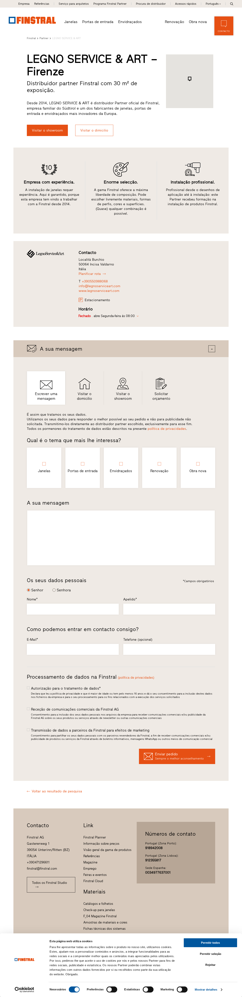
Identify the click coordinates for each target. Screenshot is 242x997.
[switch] (111, 989)
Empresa (23, 3)
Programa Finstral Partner (109, 3)
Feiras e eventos (95, 875)
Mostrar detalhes (206, 989)
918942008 (154, 848)
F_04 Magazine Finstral (100, 916)
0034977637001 (158, 872)
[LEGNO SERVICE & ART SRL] (49, 254)
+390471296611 (38, 862)
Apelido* (130, 599)
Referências (41, 3)
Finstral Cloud (93, 881)
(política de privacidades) (136, 677)
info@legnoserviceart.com (99, 286)
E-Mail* (32, 639)
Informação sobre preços (101, 843)
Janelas (71, 21)
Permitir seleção (210, 953)
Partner (44, 38)
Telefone (137, 639)
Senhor (37, 590)
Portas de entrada (97, 21)
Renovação (174, 21)
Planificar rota (90, 274)
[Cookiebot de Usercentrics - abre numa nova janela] (24, 989)
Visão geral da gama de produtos (107, 850)
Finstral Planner (94, 837)
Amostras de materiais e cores (105, 922)
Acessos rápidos (185, 3)
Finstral (31, 38)
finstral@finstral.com (42, 868)
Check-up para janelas (99, 910)
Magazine (90, 862)
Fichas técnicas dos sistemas (104, 928)
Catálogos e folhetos (98, 904)
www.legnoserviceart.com (99, 291)
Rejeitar (210, 964)
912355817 (153, 860)
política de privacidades (167, 429)
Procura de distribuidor (151, 3)
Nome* (32, 599)
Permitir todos (210, 942)
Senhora (64, 590)
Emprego (89, 868)
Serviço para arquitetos (74, 3)
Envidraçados (130, 21)
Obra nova (198, 21)
